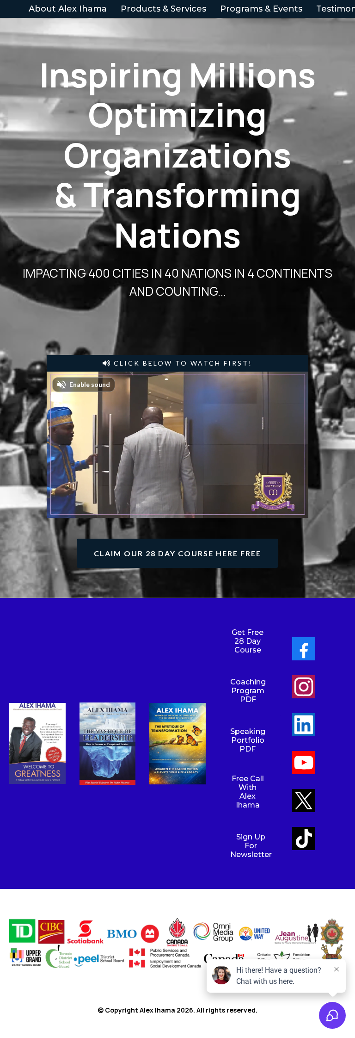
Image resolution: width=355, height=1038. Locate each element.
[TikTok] (304, 839)
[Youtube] (304, 763)
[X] (304, 801)
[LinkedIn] (304, 725)
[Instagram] (304, 687)
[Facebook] (304, 649)
